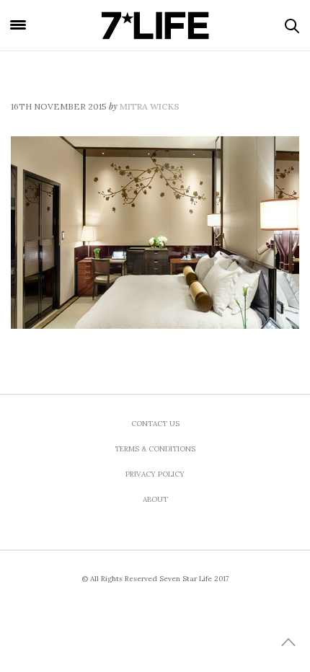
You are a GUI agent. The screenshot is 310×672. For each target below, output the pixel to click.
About (155, 499)
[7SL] (155, 25)
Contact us (155, 423)
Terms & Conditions (155, 449)
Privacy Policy (155, 474)
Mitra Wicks (150, 106)
